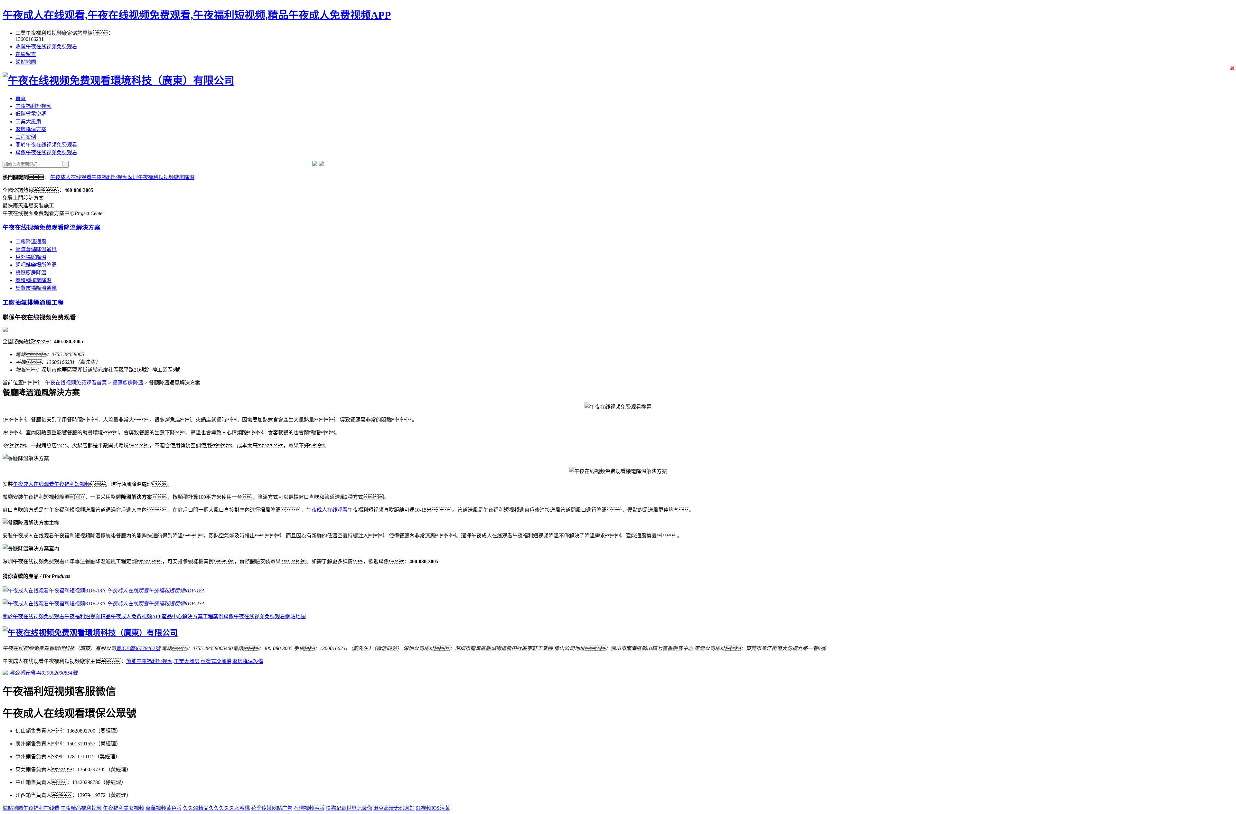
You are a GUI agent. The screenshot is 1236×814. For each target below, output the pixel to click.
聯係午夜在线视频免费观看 (46, 152)
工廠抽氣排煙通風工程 (33, 302)
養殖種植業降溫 (33, 280)
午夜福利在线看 (41, 808)
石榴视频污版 (309, 808)
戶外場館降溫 (30, 257)
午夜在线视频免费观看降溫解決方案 (51, 227)
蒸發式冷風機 (216, 661)
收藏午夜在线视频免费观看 (46, 46)
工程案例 (25, 137)
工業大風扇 (28, 121)
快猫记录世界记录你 (349, 808)
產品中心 (172, 616)
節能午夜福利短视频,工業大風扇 (163, 661)
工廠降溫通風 (30, 241)
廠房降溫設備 (247, 661)
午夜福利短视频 (33, 106)
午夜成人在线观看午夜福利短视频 (88, 177)
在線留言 (25, 54)
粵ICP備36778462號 (138, 648)
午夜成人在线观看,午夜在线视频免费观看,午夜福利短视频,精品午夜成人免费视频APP (197, 15)
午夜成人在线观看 (327, 510)
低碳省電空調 (30, 114)
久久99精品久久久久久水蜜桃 (216, 808)
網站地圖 (25, 62)
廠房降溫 (184, 177)
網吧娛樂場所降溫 (36, 265)
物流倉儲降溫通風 (36, 249)
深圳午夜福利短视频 (150, 177)
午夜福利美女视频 (123, 808)
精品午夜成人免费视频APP (131, 616)
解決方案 (192, 616)
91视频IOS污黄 (433, 808)
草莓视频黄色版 (163, 808)
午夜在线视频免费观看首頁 (76, 382)
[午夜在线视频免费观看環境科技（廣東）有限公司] (118, 80)
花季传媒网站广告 (271, 808)
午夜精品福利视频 (81, 808)
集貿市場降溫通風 (36, 288)
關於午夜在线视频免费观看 (46, 144)
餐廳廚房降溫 (30, 272)
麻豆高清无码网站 (394, 808)
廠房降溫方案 (30, 129)
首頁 (20, 98)
